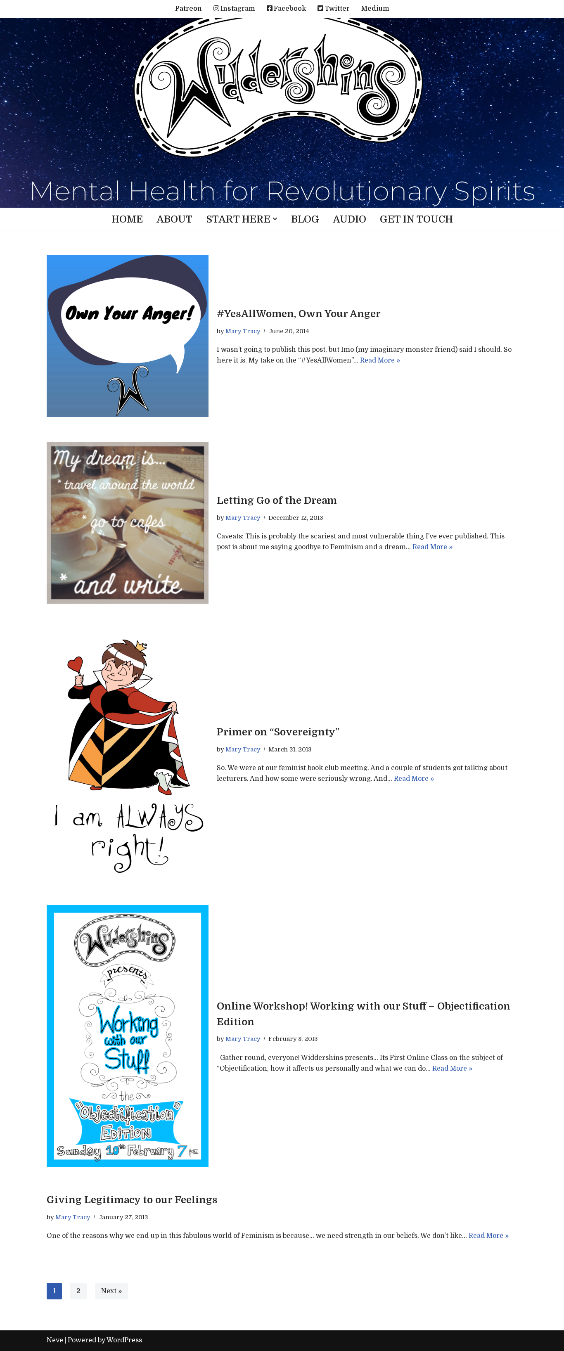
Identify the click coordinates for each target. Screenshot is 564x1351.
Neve (55, 1340)
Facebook (290, 8)
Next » (111, 1291)
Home (127, 219)
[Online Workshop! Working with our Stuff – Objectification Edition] (128, 1036)
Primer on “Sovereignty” (278, 732)
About (174, 219)
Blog (305, 219)
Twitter (337, 8)
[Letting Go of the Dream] (128, 523)
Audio (349, 219)
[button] (275, 218)
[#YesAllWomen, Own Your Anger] (128, 336)
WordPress (124, 1340)
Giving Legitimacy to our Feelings (132, 1200)
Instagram (237, 8)
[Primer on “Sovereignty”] (128, 754)
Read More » (380, 360)
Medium (375, 8)
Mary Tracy (242, 331)
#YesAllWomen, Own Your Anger (299, 314)
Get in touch (416, 219)
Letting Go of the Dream (277, 500)
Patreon (188, 8)
